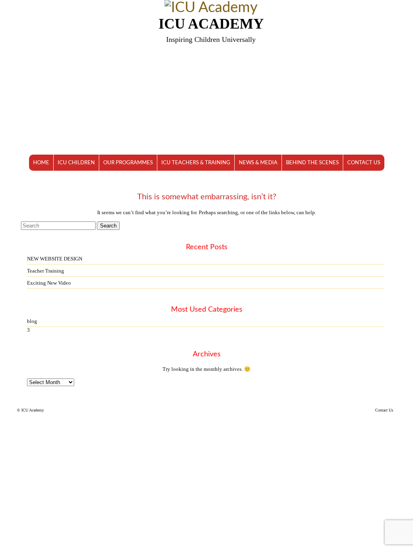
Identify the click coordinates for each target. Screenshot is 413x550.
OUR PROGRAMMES (128, 162)
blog (32, 321)
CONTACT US (363, 162)
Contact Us (384, 410)
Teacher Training (45, 271)
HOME (41, 162)
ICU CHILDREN (76, 162)
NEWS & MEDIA (258, 162)
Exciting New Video (49, 283)
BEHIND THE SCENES (312, 162)
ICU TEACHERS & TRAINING (195, 162)
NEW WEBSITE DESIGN (54, 259)
